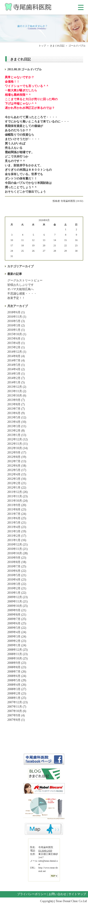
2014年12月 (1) (16, 351)
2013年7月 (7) (16, 408)
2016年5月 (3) (16, 321)
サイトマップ (77, 894)
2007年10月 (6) (16, 711)
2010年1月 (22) (16, 592)
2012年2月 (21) (16, 483)
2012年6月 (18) (16, 465)
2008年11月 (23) (17, 654)
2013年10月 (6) (16, 395)
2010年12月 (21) (17, 544)
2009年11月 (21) (17, 601)
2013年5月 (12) (16, 417)
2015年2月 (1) (16, 347)
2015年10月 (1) (16, 334)
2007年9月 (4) (16, 715)
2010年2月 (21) (16, 588)
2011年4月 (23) (16, 527)
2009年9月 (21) (16, 610)
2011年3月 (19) (16, 531)
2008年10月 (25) (17, 658)
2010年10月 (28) (17, 553)
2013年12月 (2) (16, 386)
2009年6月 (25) (16, 623)
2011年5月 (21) (16, 522)
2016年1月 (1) (16, 330)
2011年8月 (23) (16, 509)
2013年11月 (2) (16, 391)
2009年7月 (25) (16, 619)
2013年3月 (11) (16, 426)
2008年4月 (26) (16, 684)
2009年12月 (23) (17, 597)
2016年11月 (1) (16, 316)
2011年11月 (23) (17, 496)
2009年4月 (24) (16, 632)
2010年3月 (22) (16, 584)
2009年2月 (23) (16, 641)
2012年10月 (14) (17, 448)
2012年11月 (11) (17, 443)
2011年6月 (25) (16, 518)
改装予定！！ (16, 298)
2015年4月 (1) (16, 343)
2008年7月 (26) (16, 671)
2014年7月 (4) (16, 360)
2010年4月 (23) (16, 579)
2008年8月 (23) (16, 667)
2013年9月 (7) (16, 400)
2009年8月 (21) (16, 614)
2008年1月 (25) (16, 698)
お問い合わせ (57, 894)
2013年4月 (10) (16, 422)
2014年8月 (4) (16, 356)
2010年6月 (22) (16, 571)
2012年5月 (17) (16, 470)
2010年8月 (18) (16, 562)
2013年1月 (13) (16, 435)
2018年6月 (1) (16, 312)
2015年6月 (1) (16, 338)
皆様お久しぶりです (20, 285)
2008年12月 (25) (17, 649)
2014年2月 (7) (16, 378)
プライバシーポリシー (31, 894)
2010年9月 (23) (16, 557)
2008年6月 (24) (16, 676)
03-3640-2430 (45, 850)
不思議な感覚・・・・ (22, 293)
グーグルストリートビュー (25, 280)
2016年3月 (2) (16, 325)
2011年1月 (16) (16, 540)
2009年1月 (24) (16, 645)
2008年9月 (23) (16, 663)
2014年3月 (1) (16, 373)
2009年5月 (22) (16, 627)
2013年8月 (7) (16, 404)
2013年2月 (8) (16, 430)
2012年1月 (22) (16, 487)
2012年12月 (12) (17, 439)
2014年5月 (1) (16, 365)
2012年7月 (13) (16, 461)
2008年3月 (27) (16, 689)
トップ (42, 45)
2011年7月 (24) (16, 514)
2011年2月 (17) (16, 535)
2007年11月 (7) (16, 706)
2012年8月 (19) (16, 457)
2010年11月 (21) (17, 549)
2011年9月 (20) (16, 505)
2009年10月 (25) (17, 606)
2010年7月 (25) (16, 566)
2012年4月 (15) (16, 474)
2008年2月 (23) (16, 693)
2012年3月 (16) (16, 479)
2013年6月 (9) (16, 413)
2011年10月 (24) (17, 500)
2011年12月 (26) (17, 492)
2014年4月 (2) (16, 369)
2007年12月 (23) (17, 702)
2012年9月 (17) (16, 452)
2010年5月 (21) (16, 575)
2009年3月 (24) (16, 636)
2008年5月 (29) (16, 680)
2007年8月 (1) (16, 719)
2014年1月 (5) (16, 382)
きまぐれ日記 (57, 45)
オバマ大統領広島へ (20, 289)
